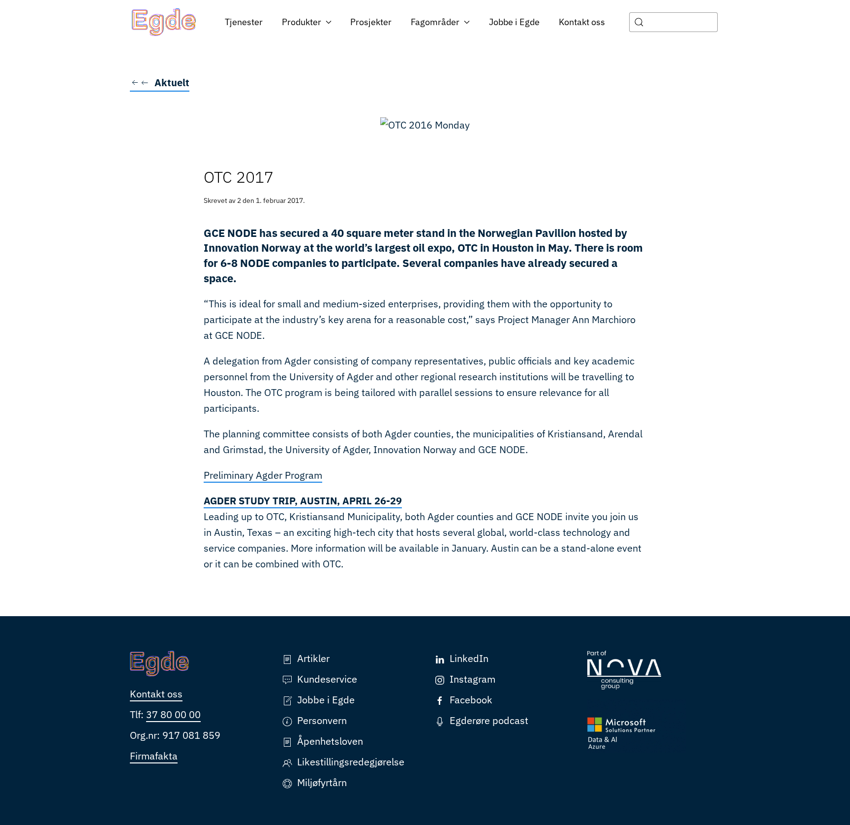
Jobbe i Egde (514, 22)
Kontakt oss (582, 22)
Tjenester (244, 22)
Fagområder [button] (435, 22)
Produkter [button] (301, 22)
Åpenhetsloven (330, 741)
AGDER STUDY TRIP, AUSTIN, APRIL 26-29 (303, 500)
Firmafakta (154, 755)
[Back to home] (164, 22)
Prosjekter (371, 22)
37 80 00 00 (173, 714)
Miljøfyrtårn (322, 782)
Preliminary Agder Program (263, 475)
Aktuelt (171, 82)
